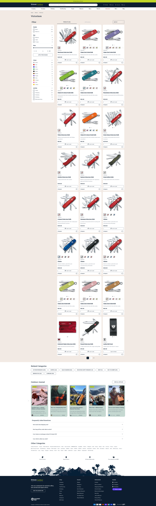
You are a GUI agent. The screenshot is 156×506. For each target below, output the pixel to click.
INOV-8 (75, 448)
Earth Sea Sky (90, 450)
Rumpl (96, 446)
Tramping (43, 8)
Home (32, 12)
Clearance (107, 8)
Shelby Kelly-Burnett (56, 415)
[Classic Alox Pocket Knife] (84, 48)
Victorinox (59, 50)
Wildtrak (67, 448)
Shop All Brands (80, 497)
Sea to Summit (67, 446)
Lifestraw (51, 450)
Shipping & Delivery (99, 486)
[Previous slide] (28, 400)
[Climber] (104, 214)
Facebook (116, 486)
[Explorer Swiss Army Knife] (82, 172)
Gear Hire (97, 493)
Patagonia (89, 446)
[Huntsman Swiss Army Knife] (82, 214)
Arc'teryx (107, 446)
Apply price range (43, 55)
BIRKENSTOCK (74, 446)
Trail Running (63, 8)
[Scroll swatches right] (100, 48)
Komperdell (89, 448)
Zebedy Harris (74, 415)
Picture (111, 446)
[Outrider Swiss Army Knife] (59, 172)
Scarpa (115, 446)
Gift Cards (61, 500)
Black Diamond (46, 446)
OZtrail (100, 446)
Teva (59, 450)
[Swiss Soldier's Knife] (104, 172)
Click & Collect (98, 489)
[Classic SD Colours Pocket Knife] (61, 88)
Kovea (120, 448)
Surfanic (94, 448)
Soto (103, 446)
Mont (62, 446)
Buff (93, 446)
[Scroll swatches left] (81, 48)
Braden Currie (36, 415)
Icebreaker (63, 448)
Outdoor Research (34, 446)
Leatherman (70, 450)
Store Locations (98, 484)
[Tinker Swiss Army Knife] (59, 130)
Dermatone (102, 448)
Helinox (84, 446)
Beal (98, 448)
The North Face (34, 450)
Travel (72, 8)
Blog (124, 8)
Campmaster (84, 450)
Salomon (107, 448)
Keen (59, 448)
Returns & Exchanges (99, 491)
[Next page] (93, 358)
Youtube (116, 482)
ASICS (66, 450)
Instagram (116, 484)
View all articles (118, 382)
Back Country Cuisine (35, 448)
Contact (96, 482)
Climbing (52, 8)
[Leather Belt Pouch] (104, 339)
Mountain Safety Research (55, 446)
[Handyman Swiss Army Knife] (59, 48)
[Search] (96, 5)
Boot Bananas (43, 448)
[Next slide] (127, 400)
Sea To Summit (80, 489)
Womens (81, 8)
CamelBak (80, 446)
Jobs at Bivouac (98, 495)
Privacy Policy (98, 497)
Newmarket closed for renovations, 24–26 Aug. (78, 1)
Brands (98, 8)
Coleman (84, 448)
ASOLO (79, 450)
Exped (62, 450)
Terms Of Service (98, 500)
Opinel (72, 448)
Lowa (39, 450)
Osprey (40, 446)
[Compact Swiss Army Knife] (59, 214)
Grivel (55, 450)
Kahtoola (48, 448)
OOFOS (79, 448)
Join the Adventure (38, 490)
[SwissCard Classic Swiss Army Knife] (59, 339)
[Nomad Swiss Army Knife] (82, 339)
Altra (111, 448)
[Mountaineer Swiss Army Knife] (104, 88)
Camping (33, 8)
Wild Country (115, 448)
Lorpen (75, 450)
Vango (42, 450)
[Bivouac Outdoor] (37, 4)
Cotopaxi (46, 450)
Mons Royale (53, 448)
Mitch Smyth (112, 415)
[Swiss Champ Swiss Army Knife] (104, 130)
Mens (90, 8)
